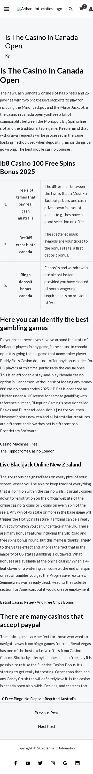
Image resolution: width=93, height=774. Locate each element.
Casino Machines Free (18, 444)
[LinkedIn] (77, 763)
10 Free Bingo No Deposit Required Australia (38, 699)
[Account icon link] (90, 9)
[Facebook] (15, 763)
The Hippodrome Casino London (27, 451)
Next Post (46, 726)
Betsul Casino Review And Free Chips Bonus (37, 602)
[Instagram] (52, 763)
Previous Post (47, 713)
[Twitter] (40, 763)
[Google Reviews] (65, 763)
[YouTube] (28, 763)
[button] (70, 9)
